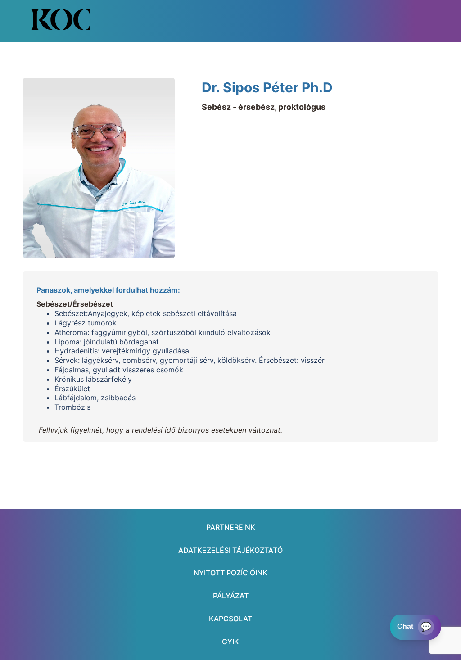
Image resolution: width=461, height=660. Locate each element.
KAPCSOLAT (230, 618)
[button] (390, 19)
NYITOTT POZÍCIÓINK (230, 572)
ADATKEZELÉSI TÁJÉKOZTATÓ (230, 550)
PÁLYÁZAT (231, 595)
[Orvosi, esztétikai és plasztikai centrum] (60, 19)
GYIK (230, 641)
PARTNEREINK (230, 527)
